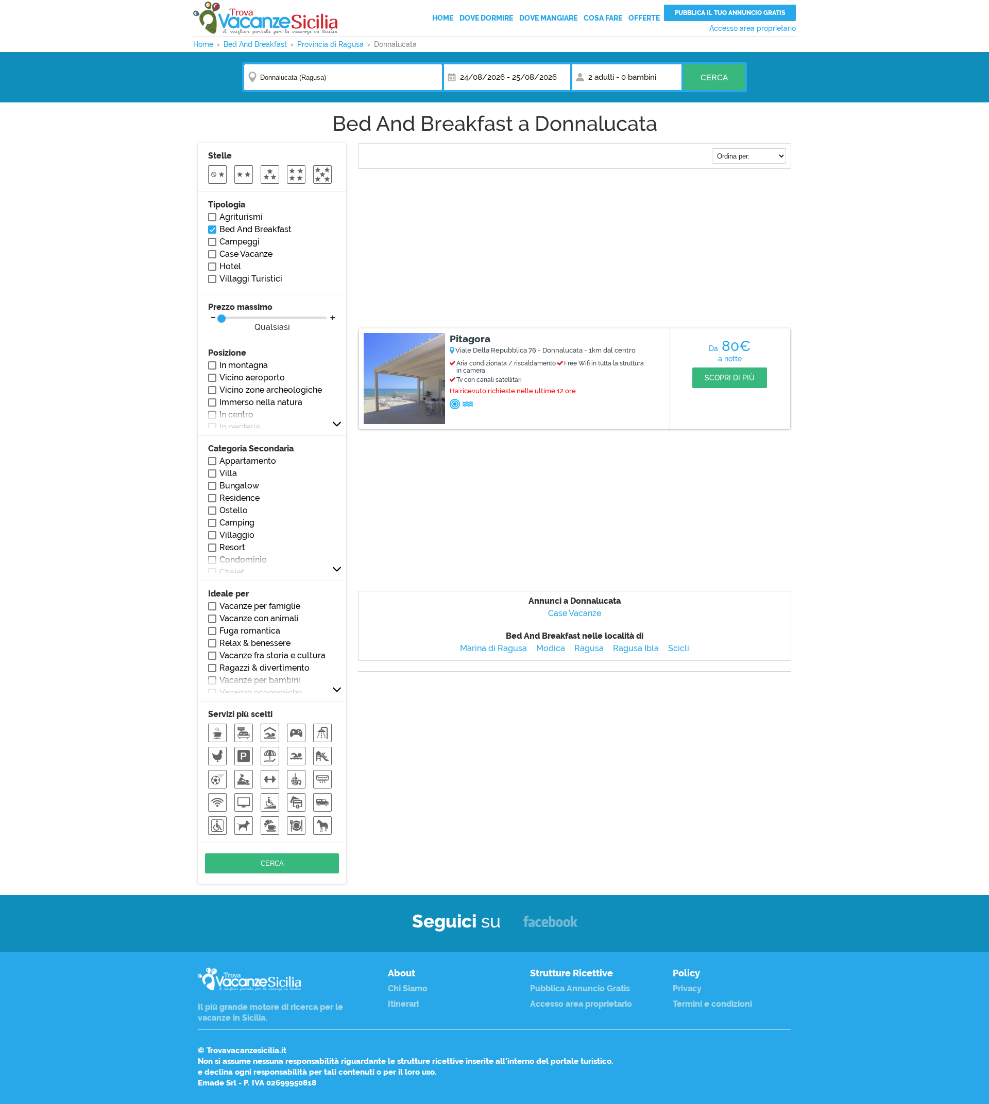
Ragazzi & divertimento (264, 668)
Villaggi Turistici (250, 279)
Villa (228, 473)
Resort (232, 547)
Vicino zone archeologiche (270, 390)
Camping (236, 523)
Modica (550, 648)
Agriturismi (241, 217)
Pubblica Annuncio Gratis (580, 988)
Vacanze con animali (259, 618)
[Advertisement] (574, 250)
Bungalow (239, 485)
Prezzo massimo (249, 317)
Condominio (243, 560)
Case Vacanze (574, 613)
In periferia (239, 427)
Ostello (233, 510)
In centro (236, 414)
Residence (239, 498)
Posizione (227, 353)
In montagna (243, 365)
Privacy (687, 988)
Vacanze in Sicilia (265, 18)
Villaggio (236, 535)
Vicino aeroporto (252, 377)
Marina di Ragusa (493, 648)
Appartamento (247, 461)
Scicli (678, 648)
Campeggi (239, 242)
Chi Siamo (408, 988)
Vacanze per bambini (259, 680)
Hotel (230, 266)
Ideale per (228, 594)
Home (442, 18)
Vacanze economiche (260, 692)
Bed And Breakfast (255, 229)
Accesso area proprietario (752, 28)
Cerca (714, 77)
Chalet (232, 572)
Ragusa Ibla (636, 648)
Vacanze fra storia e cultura (272, 655)
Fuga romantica (249, 631)
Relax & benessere (255, 643)
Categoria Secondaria (251, 448)
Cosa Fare (603, 18)
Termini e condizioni (712, 1004)
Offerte (644, 18)
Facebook (550, 926)
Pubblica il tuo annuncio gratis (730, 12)
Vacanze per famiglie (259, 606)
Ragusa (589, 648)
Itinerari (403, 1004)
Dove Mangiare (548, 18)
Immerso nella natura (260, 402)
